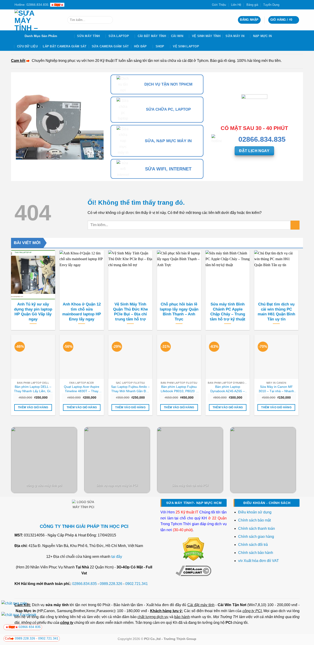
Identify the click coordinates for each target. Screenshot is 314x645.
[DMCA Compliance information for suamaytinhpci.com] (193, 571)
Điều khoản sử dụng (254, 512)
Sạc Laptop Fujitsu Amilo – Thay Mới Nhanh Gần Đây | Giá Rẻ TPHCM (130, 389)
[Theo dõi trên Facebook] (284, 4)
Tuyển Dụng (271, 4)
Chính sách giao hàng (256, 536)
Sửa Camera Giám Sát (110, 46)
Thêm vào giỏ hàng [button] (33, 407)
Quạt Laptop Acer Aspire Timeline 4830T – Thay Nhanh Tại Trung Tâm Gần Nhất (81, 389)
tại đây (116, 557)
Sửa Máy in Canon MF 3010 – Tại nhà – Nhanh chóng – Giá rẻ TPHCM (276, 389)
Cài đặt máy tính (200, 605)
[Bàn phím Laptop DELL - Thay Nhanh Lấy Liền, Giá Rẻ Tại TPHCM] (33, 357)
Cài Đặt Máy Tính (152, 36)
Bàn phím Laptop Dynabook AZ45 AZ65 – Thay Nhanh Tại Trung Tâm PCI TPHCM (227, 389)
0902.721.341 (136, 584)
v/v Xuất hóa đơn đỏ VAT (258, 561)
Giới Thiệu (219, 4)
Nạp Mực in (26, 611)
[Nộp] (108, 20)
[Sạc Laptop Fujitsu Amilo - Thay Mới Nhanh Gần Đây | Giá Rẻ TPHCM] (130, 357)
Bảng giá (252, 4)
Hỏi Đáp (140, 46)
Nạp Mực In (262, 36)
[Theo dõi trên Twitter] (288, 4)
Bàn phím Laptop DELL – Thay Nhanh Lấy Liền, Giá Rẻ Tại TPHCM (33, 389)
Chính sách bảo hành (255, 553)
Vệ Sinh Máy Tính (206, 36)
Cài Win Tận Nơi (232, 605)
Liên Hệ (236, 4)
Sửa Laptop (118, 36)
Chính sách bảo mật (254, 520)
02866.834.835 (84, 584)
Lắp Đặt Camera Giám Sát (64, 46)
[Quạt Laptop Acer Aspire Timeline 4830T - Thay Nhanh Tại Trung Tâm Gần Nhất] (82, 357)
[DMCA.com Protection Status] (193, 549)
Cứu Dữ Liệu (27, 46)
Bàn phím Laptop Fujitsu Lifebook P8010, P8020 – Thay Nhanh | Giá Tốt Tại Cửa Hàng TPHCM (178, 389)
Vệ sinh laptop (186, 46)
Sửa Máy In (235, 36)
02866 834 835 (30, 627)
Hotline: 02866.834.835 (31, 4)
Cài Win (177, 36)
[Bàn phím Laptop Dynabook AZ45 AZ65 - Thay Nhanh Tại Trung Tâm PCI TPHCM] (228, 357)
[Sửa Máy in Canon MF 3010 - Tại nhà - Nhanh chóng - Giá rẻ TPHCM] (276, 357)
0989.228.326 (111, 584)
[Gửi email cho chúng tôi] (292, 4)
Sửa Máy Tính (88, 36)
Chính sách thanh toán (256, 528)
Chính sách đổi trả (253, 545)
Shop (160, 46)
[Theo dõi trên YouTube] (297, 4)
